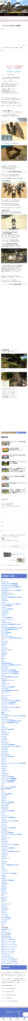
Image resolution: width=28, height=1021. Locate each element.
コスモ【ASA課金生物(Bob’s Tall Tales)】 (10, 690)
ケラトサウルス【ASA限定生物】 (8, 686)
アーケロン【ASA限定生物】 (7, 608)
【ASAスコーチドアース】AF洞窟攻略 (9, 959)
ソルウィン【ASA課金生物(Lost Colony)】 (10, 722)
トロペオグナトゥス (5, 773)
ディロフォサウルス (5, 754)
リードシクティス (5, 914)
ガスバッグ (3, 658)
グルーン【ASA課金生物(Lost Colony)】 (9, 676)
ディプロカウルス (5, 747)
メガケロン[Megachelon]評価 (7, 991)
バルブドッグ (4, 800)
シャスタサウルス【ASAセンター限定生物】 (10, 707)
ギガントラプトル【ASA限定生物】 (8, 669)
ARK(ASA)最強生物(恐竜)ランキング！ (9, 985)
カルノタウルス (4, 653)
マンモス (3, 868)
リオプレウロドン (5, 907)
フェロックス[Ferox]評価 (6, 998)
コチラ (6, 161)
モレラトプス (4, 892)
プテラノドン (4, 836)
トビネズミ (3, 768)
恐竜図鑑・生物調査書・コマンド (9, 432)
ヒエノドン (3, 812)
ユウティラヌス (4, 897)
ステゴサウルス (4, 714)
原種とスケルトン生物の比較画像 (8, 939)
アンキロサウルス (5, 600)
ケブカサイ (3, 685)
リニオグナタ (4, 910)
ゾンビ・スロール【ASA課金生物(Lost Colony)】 (11, 720)
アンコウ (3, 602)
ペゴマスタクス (4, 854)
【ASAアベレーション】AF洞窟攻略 (8, 961)
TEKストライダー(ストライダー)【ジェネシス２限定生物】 (13, 763)
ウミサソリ (3, 620)
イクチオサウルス (5, 612)
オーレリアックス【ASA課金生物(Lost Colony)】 (11, 637)
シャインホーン (4, 705)
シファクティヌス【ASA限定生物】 (8, 702)
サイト (2, 530)
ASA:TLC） (11, 593)
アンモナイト (4, 607)
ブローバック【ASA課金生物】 (7, 832)
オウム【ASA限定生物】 (6, 632)
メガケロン (3, 875)
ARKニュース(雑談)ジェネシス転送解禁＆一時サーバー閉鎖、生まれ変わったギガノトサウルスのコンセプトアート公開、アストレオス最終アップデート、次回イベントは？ (13, 974)
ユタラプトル (4, 900)
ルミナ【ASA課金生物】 (6, 917)
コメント (3, 507)
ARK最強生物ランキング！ (6, 929)
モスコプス (3, 890)
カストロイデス (4, 642)
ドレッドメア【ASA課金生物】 (7, 781)
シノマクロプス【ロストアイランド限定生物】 (11, 700)
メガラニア (3, 878)
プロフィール (21, 1016)
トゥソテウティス (5, 766)
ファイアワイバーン (5, 815)
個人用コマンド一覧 (5, 954)
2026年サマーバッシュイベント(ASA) (9, 946)
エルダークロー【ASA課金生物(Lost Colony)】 (11, 624)
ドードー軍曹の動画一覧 (6, 956)
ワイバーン (3, 925)
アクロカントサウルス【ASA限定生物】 (9, 583)
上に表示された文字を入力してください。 (10, 540)
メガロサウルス (4, 883)
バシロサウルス (4, 795)
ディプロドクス (4, 749)
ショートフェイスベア (5, 710)
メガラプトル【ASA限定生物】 (7, 880)
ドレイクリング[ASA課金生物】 (8, 776)
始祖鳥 (2, 712)
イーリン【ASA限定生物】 (6, 617)
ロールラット (4, 922)
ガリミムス (3, 661)
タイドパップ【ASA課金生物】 (7, 729)
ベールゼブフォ (4, 853)
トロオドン (3, 771)
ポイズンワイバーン (5, 858)
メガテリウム (4, 876)
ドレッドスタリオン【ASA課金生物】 (9, 778)
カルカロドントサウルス (6, 649)
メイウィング (4, 871)
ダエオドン (3, 730)
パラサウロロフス (5, 808)
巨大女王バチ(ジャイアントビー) (8, 680)
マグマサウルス (4, 861)
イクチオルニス (4, 614)
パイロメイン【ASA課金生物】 (7, 802)
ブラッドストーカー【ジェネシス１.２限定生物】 (11, 834)
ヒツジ (2, 814)
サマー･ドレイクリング (6, 695)
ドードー (3, 783)
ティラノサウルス (5, 739)
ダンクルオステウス (5, 732)
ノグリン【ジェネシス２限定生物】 (8, 786)
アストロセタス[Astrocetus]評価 (8, 988)
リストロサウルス (5, 908)
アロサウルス (4, 598)
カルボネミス (4, 654)
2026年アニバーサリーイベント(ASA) (9, 944)
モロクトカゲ (4, 893)
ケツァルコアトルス (5, 683)
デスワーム (3, 761)
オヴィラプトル (4, 634)
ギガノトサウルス (5, 666)
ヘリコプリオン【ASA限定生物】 (8, 847)
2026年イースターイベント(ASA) (8, 942)
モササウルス (4, 888)
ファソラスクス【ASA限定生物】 (8, 817)
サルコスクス (4, 697)
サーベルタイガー (5, 698)
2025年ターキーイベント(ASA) (7, 949)
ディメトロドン (4, 751)
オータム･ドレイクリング (6, 636)
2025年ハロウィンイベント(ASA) (8, 947)
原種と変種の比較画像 (5, 936)
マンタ (2, 866)
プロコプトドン (4, 842)
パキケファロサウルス (5, 803)
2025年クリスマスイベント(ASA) (8, 951)
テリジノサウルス (5, 742)
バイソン (3, 793)
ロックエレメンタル (5, 919)
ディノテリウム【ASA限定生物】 (8, 744)
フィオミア (3, 819)
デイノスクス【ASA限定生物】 (7, 756)
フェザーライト (4, 822)
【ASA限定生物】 (8, 793)
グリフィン (3, 675)
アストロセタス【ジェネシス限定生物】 (9, 585)
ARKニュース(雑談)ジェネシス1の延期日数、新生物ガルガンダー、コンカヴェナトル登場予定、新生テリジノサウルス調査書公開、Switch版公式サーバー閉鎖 (13, 980)
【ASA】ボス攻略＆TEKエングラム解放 (9, 963)
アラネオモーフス (5, 591)
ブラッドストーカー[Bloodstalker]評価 (9, 1001)
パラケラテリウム (5, 807)
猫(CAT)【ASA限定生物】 (6, 788)
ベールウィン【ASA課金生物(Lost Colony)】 (10, 851)
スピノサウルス (4, 717)
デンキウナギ (4, 764)
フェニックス (4, 824)
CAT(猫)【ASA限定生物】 (6, 663)
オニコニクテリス (5, 630)
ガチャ (2, 659)
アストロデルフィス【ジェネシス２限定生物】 (11, 586)
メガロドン (3, 885)
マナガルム (3, 863)
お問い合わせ (21, 1014)
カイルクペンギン (5, 641)
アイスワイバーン (5, 581)
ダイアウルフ (4, 727)
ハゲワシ (3, 792)
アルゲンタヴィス (5, 595)
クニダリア (3, 681)
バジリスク (3, 797)
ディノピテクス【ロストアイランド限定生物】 (11, 746)
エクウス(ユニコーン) (5, 622)
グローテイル (4, 678)
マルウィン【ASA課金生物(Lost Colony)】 (10, 864)
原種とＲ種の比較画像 (5, 932)
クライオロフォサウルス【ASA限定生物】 (10, 671)
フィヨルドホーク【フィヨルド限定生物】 (10, 820)
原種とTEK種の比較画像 (6, 937)
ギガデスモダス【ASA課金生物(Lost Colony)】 (11, 664)
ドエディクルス (4, 775)
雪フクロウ (3, 898)
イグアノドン (4, 615)
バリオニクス (4, 798)
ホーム (7, 1014)
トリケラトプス (4, 769)
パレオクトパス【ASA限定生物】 (8, 810)
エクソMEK (3, 931)
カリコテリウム (4, 647)
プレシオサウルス (5, 841)
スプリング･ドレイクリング (7, 719)
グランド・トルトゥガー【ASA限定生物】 (10, 673)
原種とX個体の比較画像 (6, 934)
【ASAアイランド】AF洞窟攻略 (8, 958)
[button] (26, 18)
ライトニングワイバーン (6, 903)
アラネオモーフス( (5, 593)
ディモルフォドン (5, 753)
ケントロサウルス (5, 688)
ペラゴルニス (4, 856)
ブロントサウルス (5, 830)
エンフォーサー (4, 625)
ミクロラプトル (4, 869)
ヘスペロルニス (4, 846)
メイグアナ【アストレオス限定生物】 (9, 873)
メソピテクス (4, 886)
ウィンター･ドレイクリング (7, 619)
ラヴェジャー (4, 905)
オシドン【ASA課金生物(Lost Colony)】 (9, 629)
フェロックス (4, 825)
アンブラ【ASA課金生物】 (6, 605)
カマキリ (3, 646)
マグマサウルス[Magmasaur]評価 (8, 994)
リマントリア (4, 912)
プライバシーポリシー (7, 1016)
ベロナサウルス (4, 849)
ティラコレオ (4, 737)
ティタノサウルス (5, 734)
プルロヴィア (3, 263)
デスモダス (3, 759)
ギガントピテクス (5, 668)
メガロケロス (4, 881)
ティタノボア (4, 736)
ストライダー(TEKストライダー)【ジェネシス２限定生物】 (13, 715)
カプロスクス (4, 644)
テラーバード (4, 741)
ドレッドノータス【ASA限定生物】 (8, 780)
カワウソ (3, 656)
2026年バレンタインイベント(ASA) (8, 941)
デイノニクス (4, 758)
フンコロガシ (4, 829)
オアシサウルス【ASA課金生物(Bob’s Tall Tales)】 (12, 627)
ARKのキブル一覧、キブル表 (7, 953)
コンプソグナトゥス (5, 692)
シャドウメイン (4, 708)
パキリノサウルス (5, 805)
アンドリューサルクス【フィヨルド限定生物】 (11, 603)
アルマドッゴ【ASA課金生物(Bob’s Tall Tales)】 (11, 597)
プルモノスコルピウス (5, 837)
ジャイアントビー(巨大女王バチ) (8, 703)
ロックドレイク (4, 920)
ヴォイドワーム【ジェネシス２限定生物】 (10, 844)
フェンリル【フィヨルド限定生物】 (8, 827)
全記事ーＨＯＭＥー (22, 432)
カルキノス (3, 651)
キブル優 (3, 78)
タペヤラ (3, 725)
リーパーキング (4, 915)
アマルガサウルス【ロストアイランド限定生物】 (11, 590)
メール (2, 526)
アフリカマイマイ (5, 588)
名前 (2, 521)
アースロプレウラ (5, 610)
